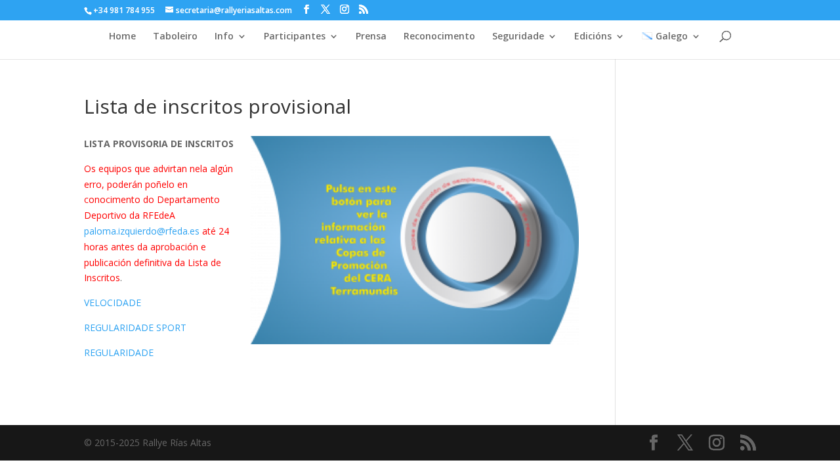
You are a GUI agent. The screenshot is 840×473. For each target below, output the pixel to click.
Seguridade (518, 37)
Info (224, 37)
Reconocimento (439, 37)
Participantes (295, 37)
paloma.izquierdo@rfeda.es (142, 231)
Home (122, 37)
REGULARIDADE (119, 352)
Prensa (371, 37)
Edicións (593, 37)
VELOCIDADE (112, 302)
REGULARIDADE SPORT (135, 327)
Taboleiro (175, 37)
